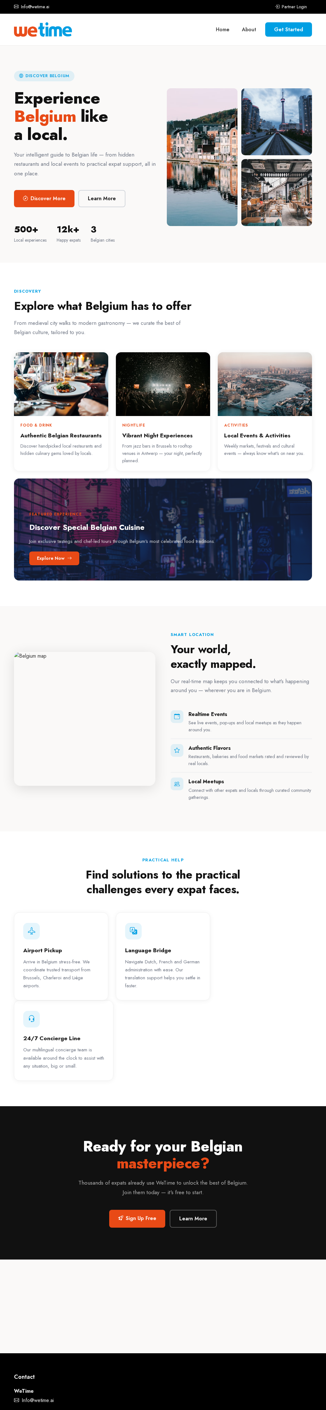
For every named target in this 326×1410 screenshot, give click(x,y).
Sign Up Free (141, 1218)
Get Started (288, 29)
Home (222, 29)
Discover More (48, 198)
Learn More (102, 198)
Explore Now (51, 558)
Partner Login (293, 7)
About (249, 29)
